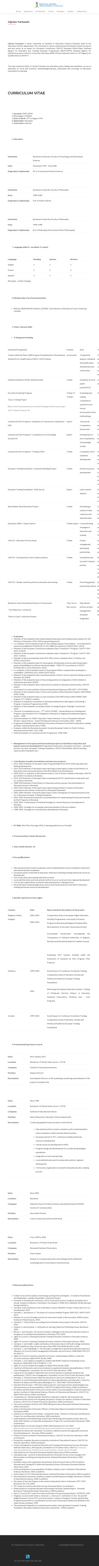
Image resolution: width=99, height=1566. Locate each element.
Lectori (51, 11)
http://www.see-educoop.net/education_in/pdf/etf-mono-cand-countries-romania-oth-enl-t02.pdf (50, 1448)
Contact (70, 11)
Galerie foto (82, 11)
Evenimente (40, 11)
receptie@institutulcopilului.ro (71, 1545)
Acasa (18, 11)
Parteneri (60, 11)
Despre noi (28, 11)
